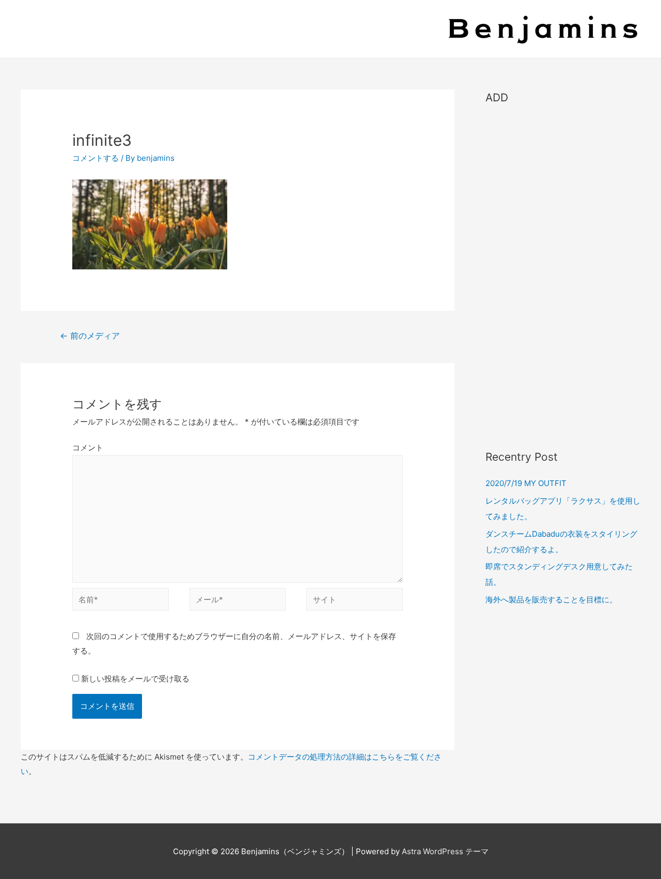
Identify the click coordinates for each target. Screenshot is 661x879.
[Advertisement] (562, 272)
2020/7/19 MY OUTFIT (525, 483)
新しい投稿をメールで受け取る (135, 679)
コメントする (95, 158)
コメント (87, 447)
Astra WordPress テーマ (445, 851)
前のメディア (90, 336)
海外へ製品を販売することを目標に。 (551, 599)
